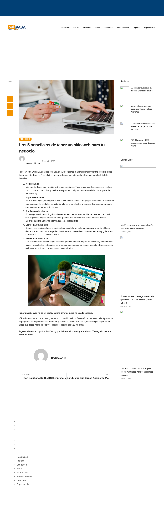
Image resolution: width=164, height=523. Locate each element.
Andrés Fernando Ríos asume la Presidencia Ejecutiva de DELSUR (143, 126)
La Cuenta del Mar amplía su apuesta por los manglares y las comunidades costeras (136, 371)
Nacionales (65, 27)
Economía (87, 27)
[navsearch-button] (145, 7)
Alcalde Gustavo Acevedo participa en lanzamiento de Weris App (141, 109)
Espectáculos (149, 27)
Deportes (136, 27)
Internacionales (123, 27)
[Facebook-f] (120, 7)
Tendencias (108, 27)
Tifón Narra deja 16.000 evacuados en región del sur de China (143, 143)
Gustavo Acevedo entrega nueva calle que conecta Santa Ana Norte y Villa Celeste (136, 299)
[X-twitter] (128, 7)
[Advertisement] (82, 53)
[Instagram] (137, 7)
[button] (10, 99)
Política (76, 27)
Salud (97, 27)
